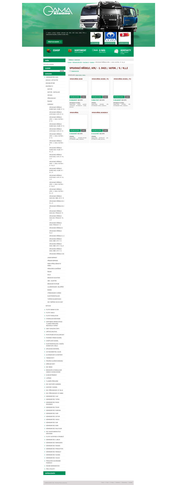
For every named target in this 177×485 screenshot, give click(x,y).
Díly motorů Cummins (53, 384)
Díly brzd (49, 367)
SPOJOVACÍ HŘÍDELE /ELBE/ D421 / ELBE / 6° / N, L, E (56, 170)
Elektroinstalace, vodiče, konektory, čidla (55, 344)
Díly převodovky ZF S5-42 (54, 390)
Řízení (49, 271)
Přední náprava (52, 260)
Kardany (92, 62)
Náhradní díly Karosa (53, 410)
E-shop (69, 62)
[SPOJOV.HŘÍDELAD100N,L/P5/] (122, 79)
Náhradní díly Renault (53, 452)
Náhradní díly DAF (52, 422)
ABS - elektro (52, 281)
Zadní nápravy (52, 257)
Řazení (49, 101)
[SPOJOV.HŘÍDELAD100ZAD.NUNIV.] (99, 113)
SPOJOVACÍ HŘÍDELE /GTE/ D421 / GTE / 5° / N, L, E (56, 156)
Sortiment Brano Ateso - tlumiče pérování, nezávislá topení (54, 323)
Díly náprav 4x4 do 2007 (55, 302)
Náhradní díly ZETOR (53, 416)
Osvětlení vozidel (52, 341)
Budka (49, 290)
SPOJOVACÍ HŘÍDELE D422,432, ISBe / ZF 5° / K (56, 197)
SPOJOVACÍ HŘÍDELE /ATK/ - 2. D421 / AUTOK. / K (56, 143)
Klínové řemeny (51, 375)
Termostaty (50, 358)
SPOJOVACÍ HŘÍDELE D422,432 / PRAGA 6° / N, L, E (56, 218)
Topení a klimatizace (54, 299)
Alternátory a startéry (54, 355)
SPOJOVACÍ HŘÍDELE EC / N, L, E (56, 202)
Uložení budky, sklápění (55, 287)
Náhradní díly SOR (52, 413)
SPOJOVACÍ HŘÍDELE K (56, 228)
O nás (107, 482)
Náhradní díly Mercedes (54, 442)
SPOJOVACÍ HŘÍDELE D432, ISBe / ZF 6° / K (55, 240)
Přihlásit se (71, 59)
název (77, 75)
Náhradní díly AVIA (77, 62)
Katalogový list (75, 71)
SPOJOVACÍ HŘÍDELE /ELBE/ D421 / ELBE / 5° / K (56, 108)
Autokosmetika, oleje (53, 352)
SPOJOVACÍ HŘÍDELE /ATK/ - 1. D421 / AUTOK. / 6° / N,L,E (56, 184)
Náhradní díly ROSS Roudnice (52, 403)
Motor (49, 89)
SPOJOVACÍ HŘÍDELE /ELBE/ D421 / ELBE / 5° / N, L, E (56, 149)
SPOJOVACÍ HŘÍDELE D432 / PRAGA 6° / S (55, 224)
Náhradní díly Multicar (54, 428)
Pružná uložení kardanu (54, 361)
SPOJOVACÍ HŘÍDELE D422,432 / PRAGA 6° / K (56, 212)
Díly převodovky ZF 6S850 (54, 393)
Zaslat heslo (77, 59)
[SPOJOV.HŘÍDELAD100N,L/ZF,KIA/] (75, 113)
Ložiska (48, 378)
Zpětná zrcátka (51, 331)
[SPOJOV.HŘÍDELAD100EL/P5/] (100, 79)
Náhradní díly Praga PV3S (54, 448)
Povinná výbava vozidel (54, 337)
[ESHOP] (54, 52)
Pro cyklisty (50, 469)
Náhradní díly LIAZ (52, 396)
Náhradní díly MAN (52, 425)
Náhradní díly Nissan (53, 445)
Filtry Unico (50, 312)
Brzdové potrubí (53, 284)
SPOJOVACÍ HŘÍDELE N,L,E (55, 232)
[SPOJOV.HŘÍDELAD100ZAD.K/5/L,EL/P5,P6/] (76, 79)
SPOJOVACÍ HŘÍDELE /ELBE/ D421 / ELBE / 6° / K (56, 125)
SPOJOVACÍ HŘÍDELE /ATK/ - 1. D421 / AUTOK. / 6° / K (56, 136)
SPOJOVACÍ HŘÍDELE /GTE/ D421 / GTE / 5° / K (56, 113)
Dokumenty (124, 482)
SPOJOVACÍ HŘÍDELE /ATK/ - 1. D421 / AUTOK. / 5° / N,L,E (56, 163)
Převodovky (51, 98)
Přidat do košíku (75, 96)
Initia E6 (48, 306)
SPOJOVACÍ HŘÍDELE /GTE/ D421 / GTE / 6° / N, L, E (56, 177)
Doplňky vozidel (51, 387)
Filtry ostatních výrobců (55, 436)
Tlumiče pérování (52, 381)
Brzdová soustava (53, 277)
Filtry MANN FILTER (52, 309)
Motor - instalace (53, 92)
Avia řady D (86, 62)
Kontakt (130, 482)
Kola (49, 274)
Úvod (102, 482)
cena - (84, 75)
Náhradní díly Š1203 (52, 407)
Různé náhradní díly (53, 466)
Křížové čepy (50, 364)
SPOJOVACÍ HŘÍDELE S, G (56, 236)
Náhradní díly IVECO (52, 419)
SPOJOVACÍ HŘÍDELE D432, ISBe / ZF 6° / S (55, 250)
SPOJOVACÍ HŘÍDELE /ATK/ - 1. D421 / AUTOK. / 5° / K (56, 119)
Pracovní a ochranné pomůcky (53, 462)
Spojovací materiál (52, 349)
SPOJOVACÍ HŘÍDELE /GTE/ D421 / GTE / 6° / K (56, 130)
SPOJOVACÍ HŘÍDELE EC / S (56, 207)
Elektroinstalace (53, 296)
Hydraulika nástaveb (53, 318)
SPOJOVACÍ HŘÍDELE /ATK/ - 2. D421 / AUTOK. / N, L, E (56, 191)
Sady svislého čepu (52, 328)
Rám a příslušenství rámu (54, 264)
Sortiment (118, 482)
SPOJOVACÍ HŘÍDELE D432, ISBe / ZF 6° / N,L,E (56, 245)
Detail (83, 96)
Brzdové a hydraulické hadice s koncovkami (54, 371)
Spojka (49, 95)
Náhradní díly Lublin (53, 439)
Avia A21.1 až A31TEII (52, 80)
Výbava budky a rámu (54, 293)
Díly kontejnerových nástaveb (53, 432)
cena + (80, 75)
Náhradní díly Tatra (52, 399)
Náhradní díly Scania (53, 455)
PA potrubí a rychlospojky (55, 334)
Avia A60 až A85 (50, 83)
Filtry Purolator (52, 315)
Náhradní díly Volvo (53, 458)
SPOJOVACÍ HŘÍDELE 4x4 (56, 254)
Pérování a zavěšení (54, 268)
